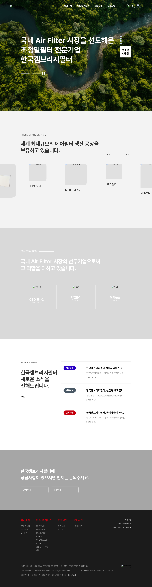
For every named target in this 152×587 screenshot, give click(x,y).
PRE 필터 (40, 536)
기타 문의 (61, 529)
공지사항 (111, 6)
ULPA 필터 (40, 526)
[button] (25, 73)
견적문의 (98, 6)
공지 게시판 (78, 526)
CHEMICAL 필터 (42, 540)
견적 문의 (61, 526)
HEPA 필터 (40, 529)
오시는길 (24, 533)
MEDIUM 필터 (41, 533)
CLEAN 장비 (41, 543)
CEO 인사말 (25, 526)
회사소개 (68, 6)
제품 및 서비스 (83, 6)
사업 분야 (24, 529)
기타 (38, 550)
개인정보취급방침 (124, 524)
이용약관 (128, 520)
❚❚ (44, 73)
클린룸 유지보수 (42, 547)
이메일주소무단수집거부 (122, 527)
